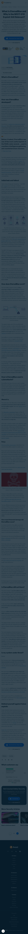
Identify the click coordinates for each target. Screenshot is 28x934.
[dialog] (14, 467)
